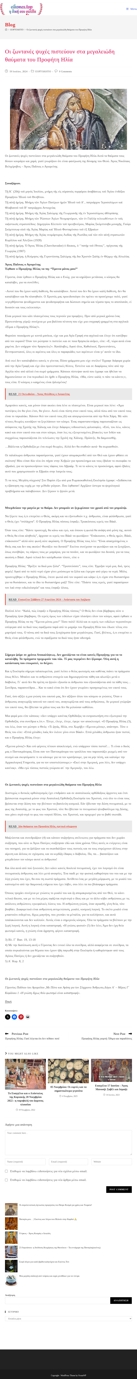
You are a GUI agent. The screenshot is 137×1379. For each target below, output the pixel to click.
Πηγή (8, 1001)
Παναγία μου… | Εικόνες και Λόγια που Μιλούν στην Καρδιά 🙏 (48, 1219)
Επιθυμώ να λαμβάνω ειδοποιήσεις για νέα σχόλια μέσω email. (48, 1171)
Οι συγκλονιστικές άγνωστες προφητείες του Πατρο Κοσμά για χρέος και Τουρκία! (55, 1205)
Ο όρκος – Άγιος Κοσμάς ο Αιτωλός (35, 1233)
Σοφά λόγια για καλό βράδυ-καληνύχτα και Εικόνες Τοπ (44, 1261)
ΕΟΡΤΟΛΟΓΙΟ (43, 71)
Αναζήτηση (10, 1295)
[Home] (6, 29)
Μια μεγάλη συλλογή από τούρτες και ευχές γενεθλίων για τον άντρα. (49, 1276)
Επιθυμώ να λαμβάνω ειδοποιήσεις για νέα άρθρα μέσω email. (48, 1180)
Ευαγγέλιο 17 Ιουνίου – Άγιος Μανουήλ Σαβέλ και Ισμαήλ (111, 1087)
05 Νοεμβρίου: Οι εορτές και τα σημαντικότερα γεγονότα (68, 1089)
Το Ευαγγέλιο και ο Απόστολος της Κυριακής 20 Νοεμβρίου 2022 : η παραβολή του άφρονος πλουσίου (25, 1099)
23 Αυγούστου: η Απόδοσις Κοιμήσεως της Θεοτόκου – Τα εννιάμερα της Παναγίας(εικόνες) (59, 1247)
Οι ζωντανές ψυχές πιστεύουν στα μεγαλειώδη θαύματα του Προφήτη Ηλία (59, 29)
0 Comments (65, 71)
